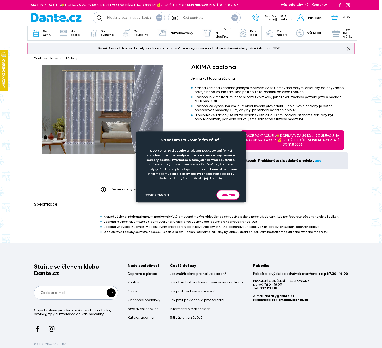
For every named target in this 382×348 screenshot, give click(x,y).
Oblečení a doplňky (223, 33)
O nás (132, 291)
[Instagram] (347, 4)
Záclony (71, 58)
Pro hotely (282, 33)
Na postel (76, 33)
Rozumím (228, 195)
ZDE (276, 48)
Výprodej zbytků (294, 5)
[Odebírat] (111, 292)
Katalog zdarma (141, 317)
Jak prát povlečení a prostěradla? (197, 300)
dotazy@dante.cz (277, 19)
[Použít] (234, 17)
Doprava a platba (142, 274)
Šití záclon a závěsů (186, 317)
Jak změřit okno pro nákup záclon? (198, 274)
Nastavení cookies (143, 309)
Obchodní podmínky (144, 300)
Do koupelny (141, 33)
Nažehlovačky (182, 33)
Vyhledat (159, 17)
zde (318, 160)
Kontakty (319, 5)
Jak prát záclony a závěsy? (192, 291)
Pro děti (253, 33)
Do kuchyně (107, 33)
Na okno (47, 33)
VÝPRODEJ (315, 33)
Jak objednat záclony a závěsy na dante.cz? (206, 282)
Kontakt (134, 282)
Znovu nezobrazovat (348, 48)
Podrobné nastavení (157, 194)
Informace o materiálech (190, 309)
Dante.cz (40, 58)
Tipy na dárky (347, 33)
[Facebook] (339, 4)
